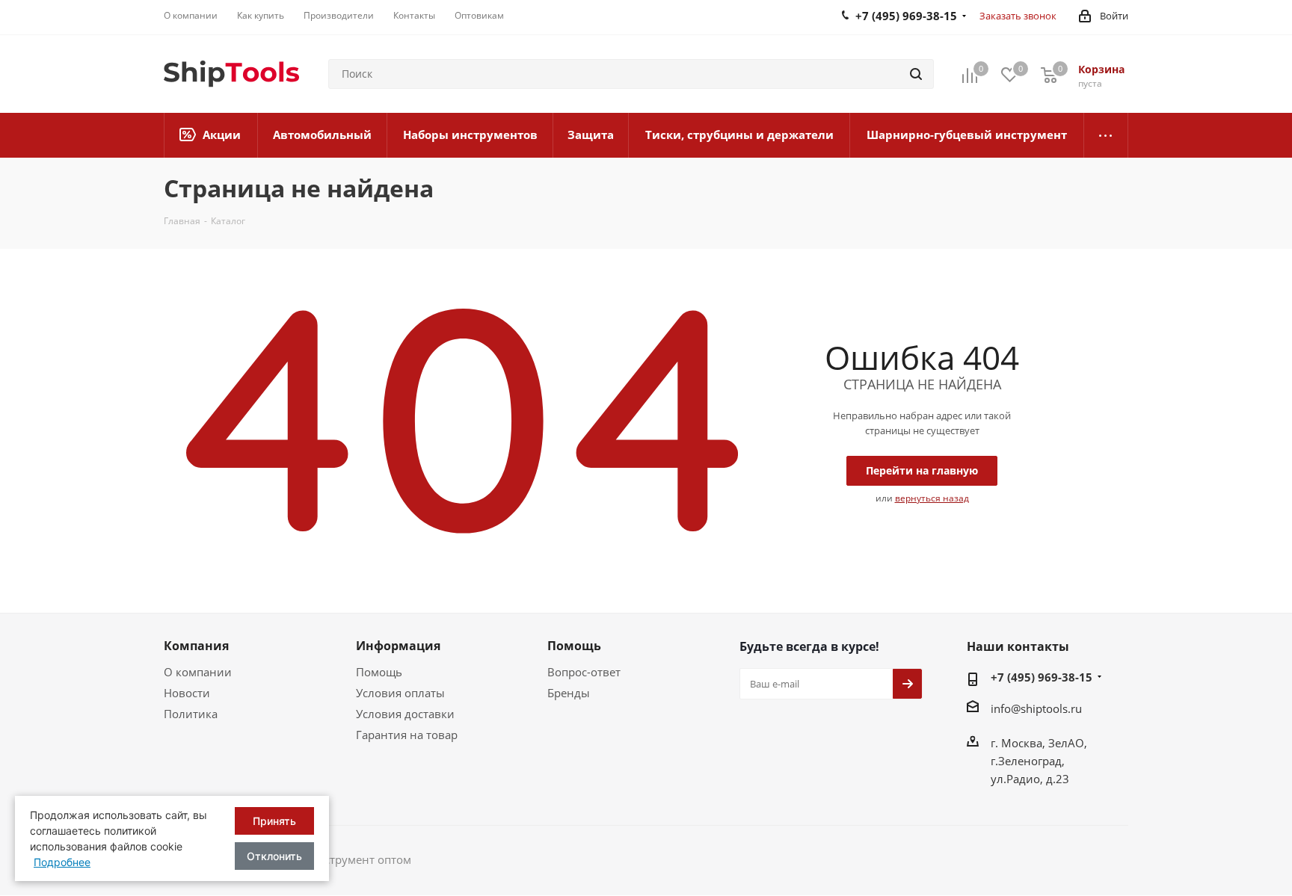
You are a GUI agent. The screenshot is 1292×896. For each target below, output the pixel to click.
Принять (274, 821)
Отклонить (274, 856)
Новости (187, 692)
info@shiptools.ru (1036, 708)
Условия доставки (405, 713)
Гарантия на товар (407, 734)
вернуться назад (932, 498)
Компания (196, 645)
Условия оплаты (400, 692)
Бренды (568, 692)
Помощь (379, 671)
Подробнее (62, 862)
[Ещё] (1106, 135)
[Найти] (916, 74)
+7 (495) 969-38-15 (1041, 677)
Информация (398, 645)
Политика (191, 713)
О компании (198, 671)
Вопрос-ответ (584, 671)
